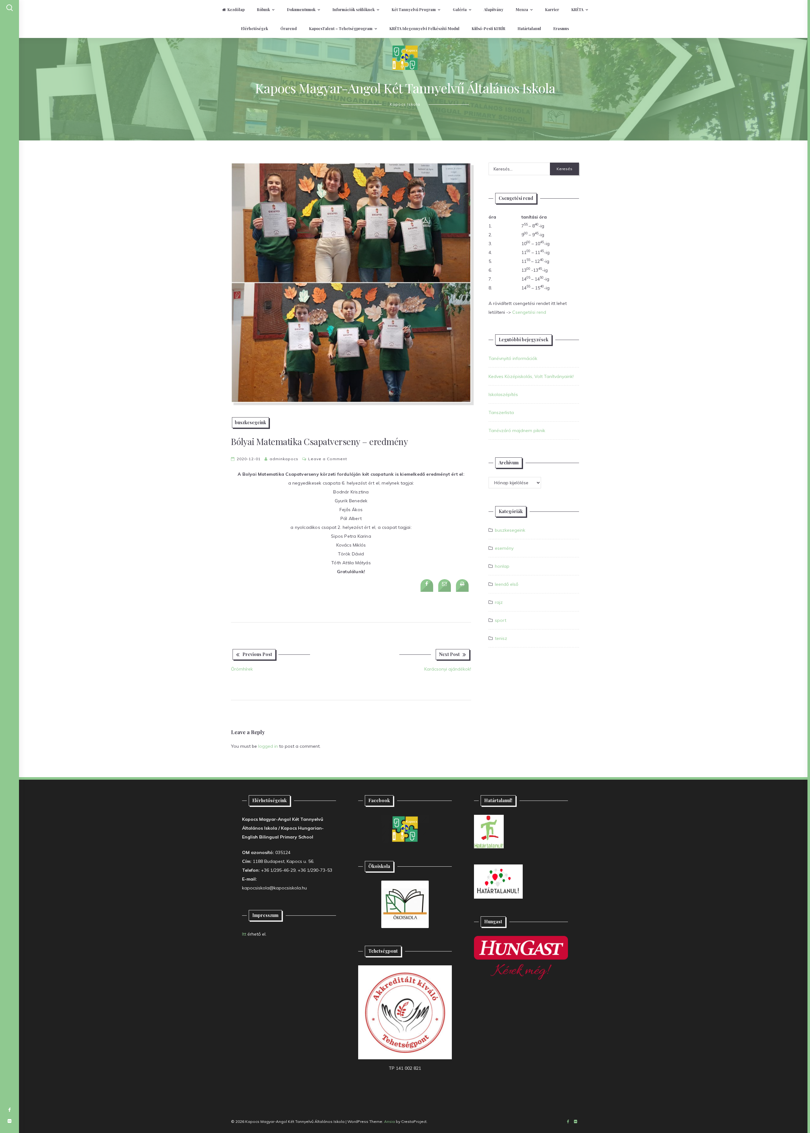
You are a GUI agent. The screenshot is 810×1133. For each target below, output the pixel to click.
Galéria (460, 9)
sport (500, 620)
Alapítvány (493, 9)
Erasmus (561, 28)
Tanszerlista (501, 412)
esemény (504, 548)
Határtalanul (529, 28)
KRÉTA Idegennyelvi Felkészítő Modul (424, 28)
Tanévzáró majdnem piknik (517, 430)
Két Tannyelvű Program (414, 9)
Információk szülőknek (354, 9)
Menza (522, 9)
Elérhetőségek (254, 28)
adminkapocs (284, 458)
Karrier (552, 9)
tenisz (501, 638)
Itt (244, 934)
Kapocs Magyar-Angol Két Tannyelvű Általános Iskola (405, 88)
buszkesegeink (250, 422)
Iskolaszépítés (503, 394)
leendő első (506, 584)
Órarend (288, 28)
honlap (502, 566)
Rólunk (263, 9)
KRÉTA (577, 9)
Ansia (389, 1121)
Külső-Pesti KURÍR (488, 28)
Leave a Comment (327, 458)
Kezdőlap (236, 9)
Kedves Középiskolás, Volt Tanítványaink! (531, 376)
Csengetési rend (529, 312)
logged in (268, 746)
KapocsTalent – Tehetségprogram (340, 28)
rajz (499, 602)
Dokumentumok (301, 9)
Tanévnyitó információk (513, 358)
